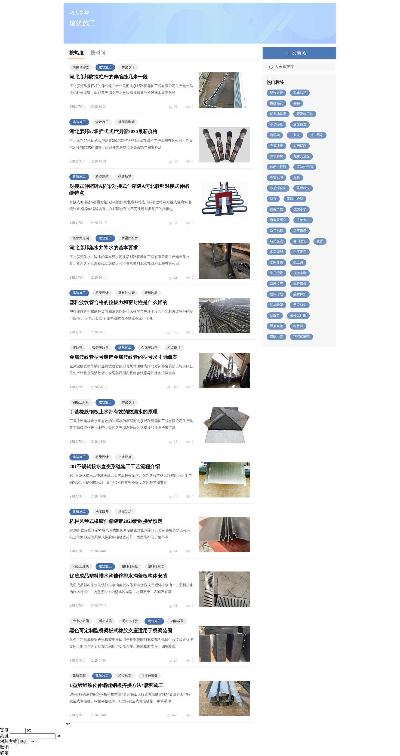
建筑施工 (105, 67)
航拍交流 (276, 241)
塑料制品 (151, 293)
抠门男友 (316, 135)
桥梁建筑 (102, 177)
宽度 (4, 730)
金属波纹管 (149, 347)
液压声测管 (126, 122)
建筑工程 (79, 676)
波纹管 (77, 347)
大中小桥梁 (81, 621)
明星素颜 (276, 305)
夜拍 (320, 241)
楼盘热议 (276, 103)
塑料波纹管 (126, 293)
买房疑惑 (299, 145)
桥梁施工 (124, 676)
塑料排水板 (130, 566)
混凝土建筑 (81, 566)
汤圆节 (275, 315)
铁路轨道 (124, 177)
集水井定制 (81, 238)
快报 (273, 199)
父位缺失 (299, 305)
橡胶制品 (124, 512)
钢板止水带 (81, 402)
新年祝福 (276, 230)
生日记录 (276, 273)
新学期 (275, 135)
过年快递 (299, 230)
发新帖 (299, 53)
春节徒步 (276, 145)
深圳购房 (276, 156)
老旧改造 (299, 241)
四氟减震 (177, 621)
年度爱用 (299, 252)
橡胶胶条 (102, 512)
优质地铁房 (278, 114)
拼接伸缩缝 (149, 676)
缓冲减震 (105, 621)
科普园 (298, 326)
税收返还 (276, 92)
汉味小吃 (276, 337)
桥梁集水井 (130, 238)
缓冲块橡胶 (130, 621)
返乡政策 (276, 326)
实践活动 (299, 92)
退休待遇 (299, 124)
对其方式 (8, 741)
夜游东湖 (299, 273)
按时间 (98, 53)
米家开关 (276, 262)
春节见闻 (276, 177)
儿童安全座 (301, 156)
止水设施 (124, 457)
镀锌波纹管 (100, 347)
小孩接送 (276, 124)
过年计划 (276, 294)
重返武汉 (303, 188)
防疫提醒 (276, 283)
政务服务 (299, 283)
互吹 (296, 177)
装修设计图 (298, 315)
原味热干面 (305, 167)
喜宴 (296, 103)
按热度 (76, 53)
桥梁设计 (128, 67)
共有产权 (276, 209)
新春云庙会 (278, 220)
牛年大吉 (303, 220)
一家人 (295, 135)
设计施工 (102, 122)
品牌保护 (299, 294)
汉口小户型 (295, 199)
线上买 (298, 262)
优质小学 (299, 209)
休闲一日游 (278, 167)
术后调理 (276, 252)
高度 (4, 735)
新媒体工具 (305, 114)
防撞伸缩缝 (81, 67)
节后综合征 (278, 188)
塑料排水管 (156, 566)
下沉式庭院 (301, 337)
